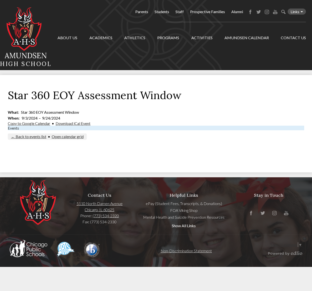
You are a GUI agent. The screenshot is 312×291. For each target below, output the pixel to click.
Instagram (267, 12)
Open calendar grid (68, 136)
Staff (180, 11)
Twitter (258, 12)
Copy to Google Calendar (29, 123)
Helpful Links (184, 195)
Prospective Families (207, 11)
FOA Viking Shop (184, 210)
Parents (141, 11)
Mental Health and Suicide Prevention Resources (183, 217)
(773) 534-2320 (106, 215)
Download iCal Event (73, 123)
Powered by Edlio (285, 253)
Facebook (250, 12)
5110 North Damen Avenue (100, 203)
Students (162, 11)
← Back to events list (28, 136)
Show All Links (184, 225)
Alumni (237, 11)
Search (283, 12)
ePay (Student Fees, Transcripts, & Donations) (184, 203)
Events (13, 128)
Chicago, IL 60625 (99, 209)
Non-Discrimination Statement (186, 250)
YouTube (275, 12)
